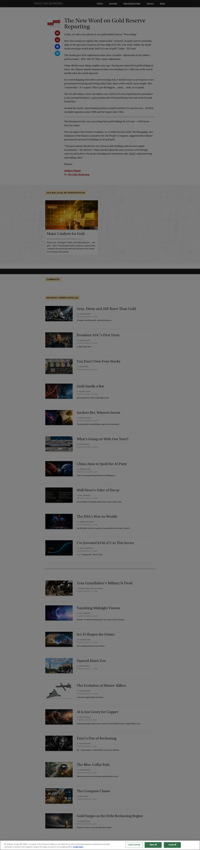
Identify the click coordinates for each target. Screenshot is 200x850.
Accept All (172, 845)
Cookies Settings (134, 845)
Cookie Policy (78, 847)
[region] (100, 845)
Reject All (153, 845)
